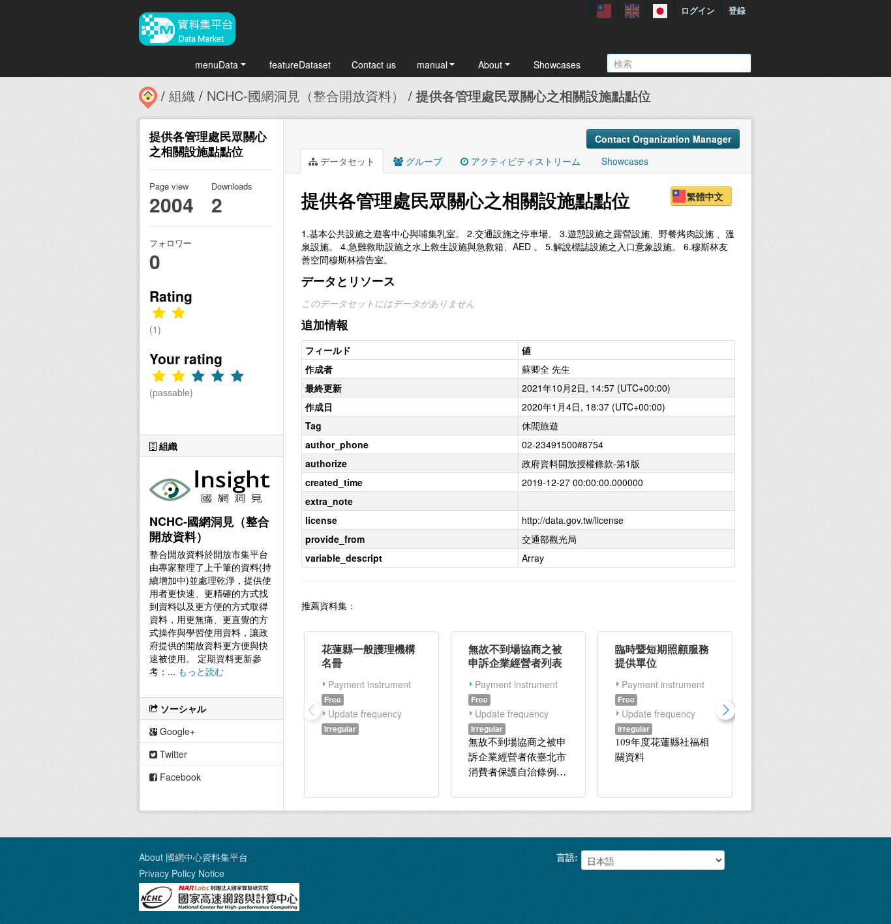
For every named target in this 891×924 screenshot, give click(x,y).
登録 (737, 10)
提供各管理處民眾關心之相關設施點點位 (533, 95)
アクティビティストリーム (524, 160)
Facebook (179, 776)
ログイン (698, 10)
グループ (422, 160)
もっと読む (201, 671)
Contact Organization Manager (663, 138)
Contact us (374, 64)
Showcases (557, 64)
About (490, 64)
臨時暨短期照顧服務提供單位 (662, 655)
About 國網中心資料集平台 (193, 856)
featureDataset (300, 64)
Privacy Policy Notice (181, 873)
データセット (346, 160)
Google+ (176, 731)
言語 (565, 856)
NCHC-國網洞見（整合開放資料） (305, 95)
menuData (216, 64)
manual (432, 64)
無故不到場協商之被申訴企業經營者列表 (515, 655)
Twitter (172, 753)
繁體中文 (705, 196)
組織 (182, 95)
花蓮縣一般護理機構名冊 (368, 655)
